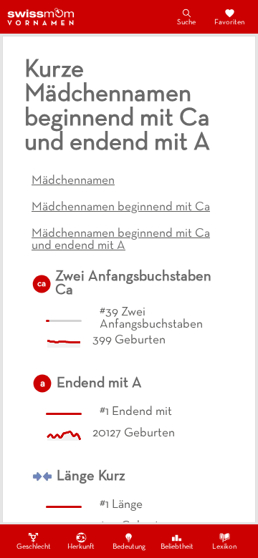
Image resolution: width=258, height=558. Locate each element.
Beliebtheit (177, 547)
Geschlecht (33, 547)
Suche (186, 22)
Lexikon (224, 547)
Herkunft (81, 547)
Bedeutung (129, 547)
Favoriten (229, 22)
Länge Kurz (91, 476)
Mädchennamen (73, 181)
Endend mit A (99, 383)
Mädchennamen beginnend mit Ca (121, 207)
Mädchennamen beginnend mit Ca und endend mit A (121, 240)
